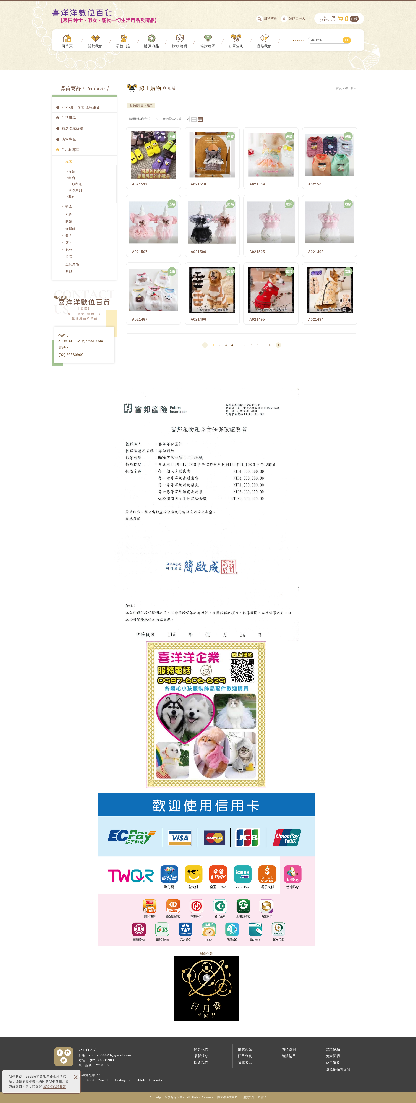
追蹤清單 (289, 1056)
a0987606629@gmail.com (80, 341)
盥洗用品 (72, 264)
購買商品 (151, 46)
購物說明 (179, 46)
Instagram (123, 1080)
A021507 (153, 226)
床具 (68, 242)
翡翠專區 (69, 139)
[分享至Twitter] (63, 1060)
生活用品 (69, 118)
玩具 (68, 207)
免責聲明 (333, 1056)
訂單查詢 (270, 18)
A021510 (212, 158)
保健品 (70, 228)
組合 (71, 178)
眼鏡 (68, 221)
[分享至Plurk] (67, 1052)
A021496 (212, 293)
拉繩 (68, 257)
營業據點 (333, 1049)
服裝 (68, 161)
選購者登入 (297, 18)
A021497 (153, 293)
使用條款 (333, 1062)
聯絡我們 (264, 46)
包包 (68, 250)
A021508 (329, 158)
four (200, 119)
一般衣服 (75, 184)
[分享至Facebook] (60, 1052)
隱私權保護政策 (54, 1086)
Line (169, 1080)
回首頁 (67, 46)
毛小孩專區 (71, 150)
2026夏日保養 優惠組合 (81, 107)
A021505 (271, 226)
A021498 (329, 226)
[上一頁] (205, 345)
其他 (71, 196)
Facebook (87, 1080)
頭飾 (68, 214)
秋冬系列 (75, 190)
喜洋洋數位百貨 (112, 15)
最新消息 (123, 46)
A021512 (153, 158)
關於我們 (95, 46)
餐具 (68, 235)
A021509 (271, 158)
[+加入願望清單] (172, 136)
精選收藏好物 (72, 128)
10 (269, 345)
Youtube (105, 1080)
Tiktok (140, 1080)
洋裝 (71, 171)
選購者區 (208, 46)
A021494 (329, 293)
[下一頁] (278, 345)
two (194, 119)
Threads (155, 1080)
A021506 (212, 226)
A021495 (271, 293)
